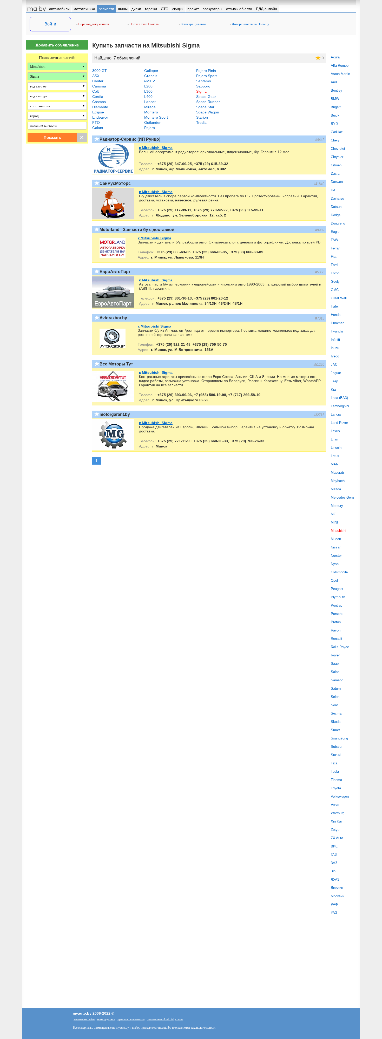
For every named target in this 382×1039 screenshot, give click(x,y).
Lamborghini (340, 406)
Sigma (201, 91)
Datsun (336, 207)
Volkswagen (340, 796)
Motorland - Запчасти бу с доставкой (137, 229)
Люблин (337, 888)
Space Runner (208, 102)
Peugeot (337, 589)
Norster (336, 556)
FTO (96, 122)
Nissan (336, 547)
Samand (337, 680)
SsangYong (339, 738)
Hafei (335, 306)
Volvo (335, 805)
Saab (335, 663)
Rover (335, 655)
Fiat (334, 257)
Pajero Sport (206, 76)
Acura (335, 57)
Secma (336, 713)
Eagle (335, 232)
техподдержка (106, 1019)
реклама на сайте (84, 1019)
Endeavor (100, 117)
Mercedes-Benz (342, 497)
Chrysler (337, 157)
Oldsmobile (339, 572)
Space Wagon (207, 112)
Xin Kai (336, 821)
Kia (333, 389)
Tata (334, 763)
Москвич (337, 896)
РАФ (334, 904)
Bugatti (336, 107)
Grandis (150, 76)
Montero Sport (156, 117)
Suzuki (336, 755)
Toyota (336, 788)
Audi (334, 82)
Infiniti (335, 340)
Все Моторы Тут (116, 364)
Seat (334, 705)
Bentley (336, 90)
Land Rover (339, 423)
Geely (335, 281)
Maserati (337, 472)
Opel (334, 580)
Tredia (201, 122)
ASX (95, 76)
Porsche (337, 614)
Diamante (100, 107)
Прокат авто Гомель (144, 24)
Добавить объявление (57, 45)
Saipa (335, 672)
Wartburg (337, 813)
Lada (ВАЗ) (339, 398)
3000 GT (99, 71)
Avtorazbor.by (113, 318)
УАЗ (334, 913)
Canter (97, 81)
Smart (335, 730)
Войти (50, 24)
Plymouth (338, 597)
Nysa (335, 564)
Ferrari (335, 248)
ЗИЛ (334, 871)
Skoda (335, 722)
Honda (335, 315)
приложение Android (160, 1019)
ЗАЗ (334, 863)
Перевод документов (93, 24)
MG (333, 514)
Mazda (336, 489)
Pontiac (336, 605)
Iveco (335, 356)
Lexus (335, 431)
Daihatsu (337, 198)
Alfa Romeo (339, 65)
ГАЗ (334, 855)
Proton (336, 622)
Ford (334, 265)
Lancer (150, 102)
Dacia (335, 173)
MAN (334, 464)
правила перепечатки (130, 1019)
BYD (334, 124)
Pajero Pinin (206, 71)
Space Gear (206, 96)
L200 (148, 86)
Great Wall (339, 298)
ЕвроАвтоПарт (115, 271)
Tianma (336, 780)
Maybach (338, 481)
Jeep (334, 381)
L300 (148, 91)
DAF (334, 190)
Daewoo (337, 182)
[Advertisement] (57, 201)
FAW (334, 240)
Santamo (203, 81)
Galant (97, 128)
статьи (179, 1019)
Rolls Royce (340, 647)
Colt (95, 91)
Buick (335, 115)
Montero (151, 112)
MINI (334, 522)
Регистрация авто (193, 24)
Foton (335, 273)
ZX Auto (337, 838)
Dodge (335, 215)
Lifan (334, 439)
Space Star (205, 107)
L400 (148, 96)
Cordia (97, 96)
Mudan (336, 539)
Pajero (149, 128)
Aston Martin (340, 74)
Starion (202, 117)
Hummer (337, 323)
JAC (334, 364)
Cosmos (99, 102)
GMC (335, 290)
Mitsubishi (338, 531)
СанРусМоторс (115, 183)
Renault (336, 639)
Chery (335, 140)
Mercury (337, 506)
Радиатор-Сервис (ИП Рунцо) (130, 139)
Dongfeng (338, 223)
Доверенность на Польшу (250, 24)
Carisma (99, 86)
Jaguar (336, 373)
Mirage (150, 107)
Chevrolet (338, 149)
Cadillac (337, 132)
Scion (335, 697)
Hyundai (337, 331)
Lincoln (336, 448)
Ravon (335, 630)
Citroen (336, 165)
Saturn (336, 688)
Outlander (152, 122)
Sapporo (203, 86)
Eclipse (98, 112)
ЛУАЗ (335, 879)
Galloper (151, 71)
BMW (335, 99)
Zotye (335, 830)
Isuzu (335, 348)
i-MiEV (149, 81)
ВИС (334, 846)
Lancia (336, 414)
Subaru (336, 747)
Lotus (335, 456)
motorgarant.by (115, 414)
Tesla (335, 771)
